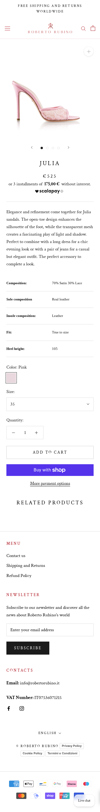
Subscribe (28, 648)
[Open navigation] (7, 28)
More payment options (50, 483)
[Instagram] (21, 708)
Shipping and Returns (25, 565)
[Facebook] (8, 708)
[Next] (68, 147)
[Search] (83, 28)
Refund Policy (18, 576)
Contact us (15, 556)
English (47, 733)
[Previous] (32, 147)
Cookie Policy (32, 753)
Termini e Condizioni (62, 753)
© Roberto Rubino (37, 746)
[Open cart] (93, 28)
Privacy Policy (72, 746)
